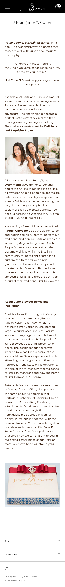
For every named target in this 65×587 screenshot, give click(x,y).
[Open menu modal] (7, 6)
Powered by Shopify (15, 580)
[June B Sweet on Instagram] (7, 569)
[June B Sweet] (33, 7)
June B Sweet (30, 576)
